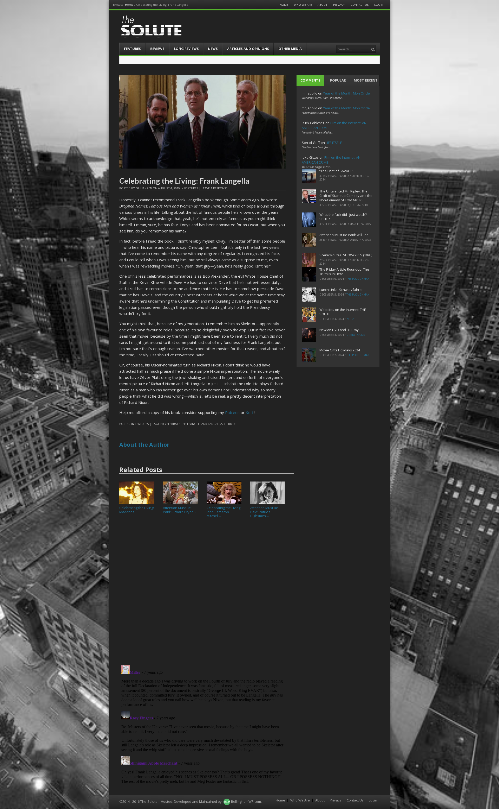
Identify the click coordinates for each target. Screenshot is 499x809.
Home (129, 4)
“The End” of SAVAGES (336, 171)
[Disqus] (202, 594)
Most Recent (366, 80)
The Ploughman (358, 278)
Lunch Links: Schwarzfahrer (341, 289)
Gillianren (144, 188)
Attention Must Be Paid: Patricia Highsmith (264, 511)
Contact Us (360, 4)
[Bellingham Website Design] (226, 801)
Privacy (339, 4)
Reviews (157, 48)
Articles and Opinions (248, 48)
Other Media (290, 48)
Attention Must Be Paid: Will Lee (344, 234)
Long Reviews (186, 48)
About (322, 4)
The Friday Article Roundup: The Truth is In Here (344, 271)
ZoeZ (350, 319)
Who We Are (303, 4)
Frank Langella (210, 424)
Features (132, 48)
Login (378, 4)
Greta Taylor (355, 335)
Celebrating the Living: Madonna (136, 509)
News (213, 48)
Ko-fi (250, 412)
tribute (229, 424)
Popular (338, 80)
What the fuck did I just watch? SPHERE (343, 216)
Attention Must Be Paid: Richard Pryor (179, 509)
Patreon (232, 412)
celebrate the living (180, 424)
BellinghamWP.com (246, 801)
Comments (310, 80)
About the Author (144, 444)
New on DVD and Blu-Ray (339, 329)
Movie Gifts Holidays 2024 (339, 350)
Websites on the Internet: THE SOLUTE (342, 311)
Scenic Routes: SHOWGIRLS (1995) (345, 255)
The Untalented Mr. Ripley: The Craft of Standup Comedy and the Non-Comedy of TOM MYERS (345, 195)
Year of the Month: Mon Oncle (346, 93)
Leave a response (214, 188)
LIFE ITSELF (334, 142)
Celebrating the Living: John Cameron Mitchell (224, 511)
